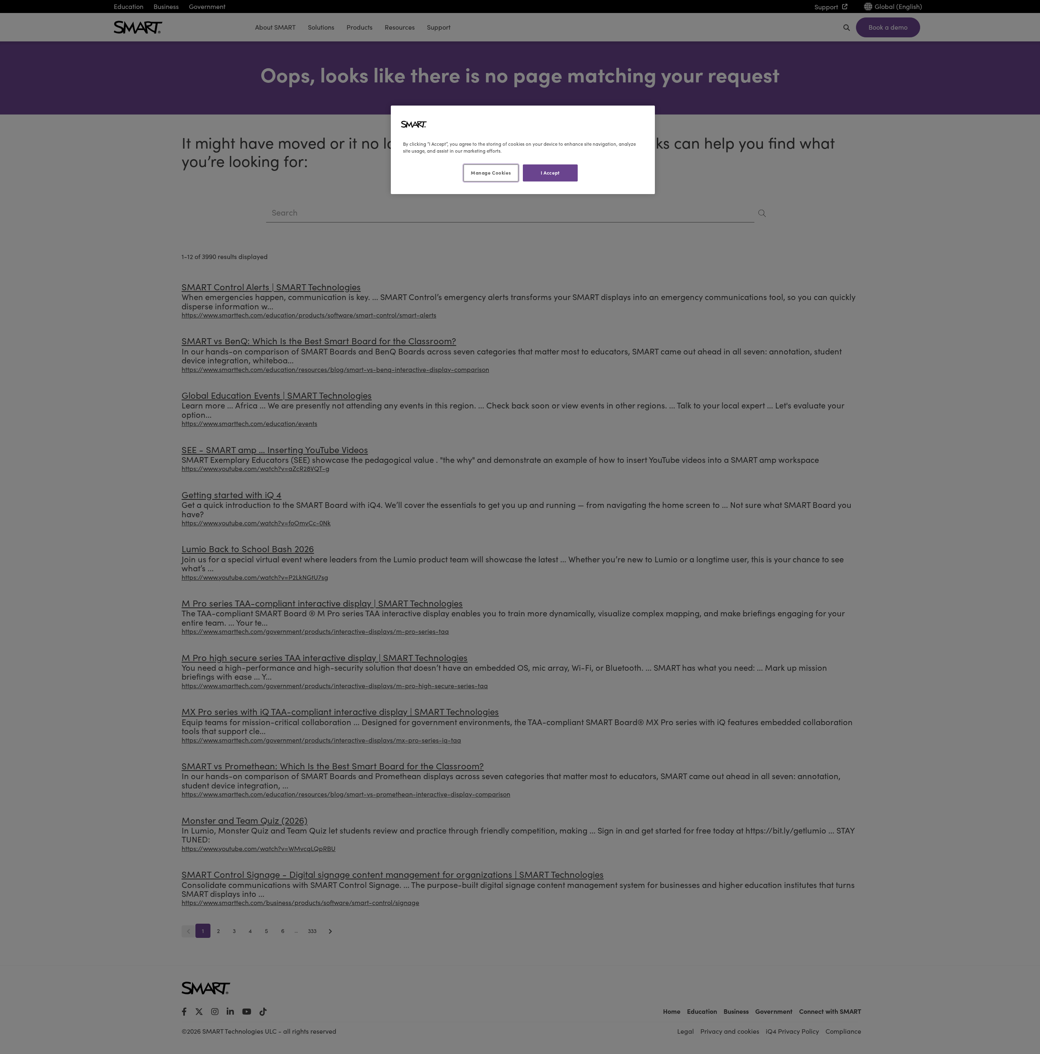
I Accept (550, 172)
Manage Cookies (491, 172)
